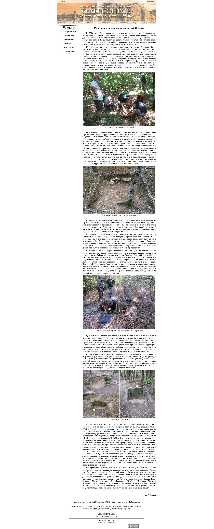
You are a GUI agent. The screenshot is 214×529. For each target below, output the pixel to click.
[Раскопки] (82, 506)
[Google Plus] (111, 513)
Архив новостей (101, 502)
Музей (90, 23)
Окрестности (149, 23)
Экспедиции (90, 502)
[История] (74, 506)
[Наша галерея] (103, 509)
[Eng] (128, 509)
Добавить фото (134, 502)
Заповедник (106, 23)
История (61, 23)
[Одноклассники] (104, 513)
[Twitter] (101, 513)
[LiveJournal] (109, 513)
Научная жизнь (78, 502)
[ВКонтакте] (98, 513)
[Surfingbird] (114, 513)
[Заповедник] (97, 506)
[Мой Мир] (106, 513)
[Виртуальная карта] (90, 509)
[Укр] (124, 509)
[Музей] (89, 506)
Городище (123, 23)
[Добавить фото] (116, 509)
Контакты (151, 2)
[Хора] (114, 506)
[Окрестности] (122, 506)
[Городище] (107, 506)
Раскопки (76, 23)
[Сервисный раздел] (135, 506)
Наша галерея (122, 502)
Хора (135, 23)
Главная (61, 2)
